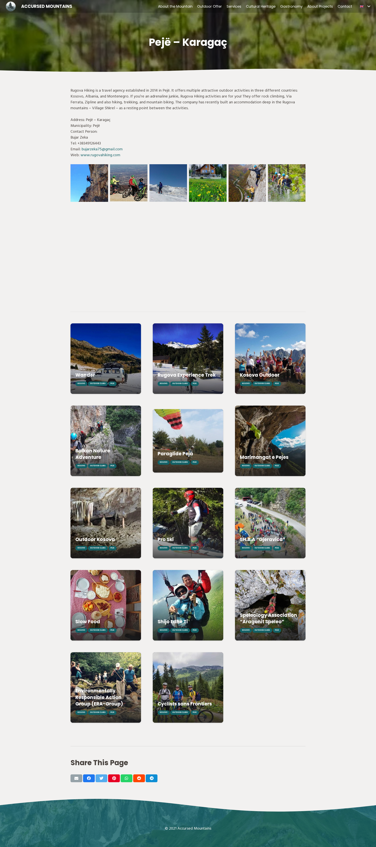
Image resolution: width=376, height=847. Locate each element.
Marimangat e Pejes (264, 457)
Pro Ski (166, 539)
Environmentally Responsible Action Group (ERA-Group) (99, 697)
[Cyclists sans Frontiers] (188, 687)
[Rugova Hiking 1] (287, 183)
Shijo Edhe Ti (173, 621)
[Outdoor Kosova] (105, 523)
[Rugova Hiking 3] (129, 183)
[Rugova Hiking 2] (247, 183)
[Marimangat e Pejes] (270, 441)
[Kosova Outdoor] (270, 358)
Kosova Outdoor (259, 375)
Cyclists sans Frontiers (185, 704)
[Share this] (89, 778)
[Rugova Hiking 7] (208, 183)
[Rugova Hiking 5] (89, 183)
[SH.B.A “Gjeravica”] (270, 523)
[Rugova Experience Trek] (188, 358)
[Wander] (105, 358)
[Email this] (76, 778)
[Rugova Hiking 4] (168, 183)
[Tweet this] (101, 778)
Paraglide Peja (175, 453)
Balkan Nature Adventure (92, 454)
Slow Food (87, 621)
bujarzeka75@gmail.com (102, 149)
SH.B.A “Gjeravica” (262, 539)
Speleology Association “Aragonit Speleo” (268, 618)
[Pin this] (114, 778)
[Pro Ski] (188, 523)
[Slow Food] (105, 605)
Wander (85, 375)
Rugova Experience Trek (187, 375)
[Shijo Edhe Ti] (188, 605)
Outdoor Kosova (95, 539)
